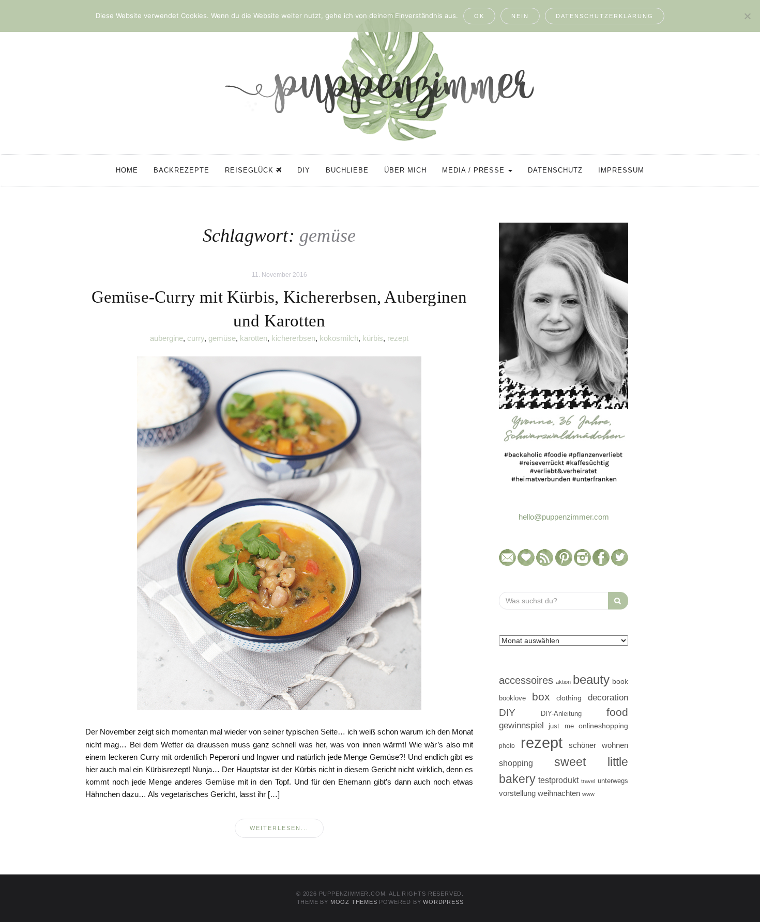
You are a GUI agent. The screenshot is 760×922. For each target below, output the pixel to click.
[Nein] (747, 16)
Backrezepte (181, 170)
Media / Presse (474, 170)
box (541, 696)
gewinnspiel (521, 725)
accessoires (526, 680)
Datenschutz (555, 170)
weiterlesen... (279, 828)
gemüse (222, 338)
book (620, 681)
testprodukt (558, 780)
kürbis (372, 338)
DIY (303, 170)
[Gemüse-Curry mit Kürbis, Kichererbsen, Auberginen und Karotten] (279, 533)
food (617, 712)
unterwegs (613, 781)
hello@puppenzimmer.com (564, 516)
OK (479, 16)
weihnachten (559, 793)
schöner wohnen (598, 745)
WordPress (443, 902)
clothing (569, 698)
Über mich (405, 170)
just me (561, 726)
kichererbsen (293, 338)
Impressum (621, 170)
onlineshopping (603, 726)
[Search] (618, 601)
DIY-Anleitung (561, 713)
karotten (253, 338)
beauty (591, 679)
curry (195, 338)
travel (588, 781)
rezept (397, 338)
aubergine (166, 338)
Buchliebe (347, 170)
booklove (512, 698)
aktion (563, 682)
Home (127, 170)
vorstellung (517, 793)
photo (507, 745)
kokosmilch (339, 338)
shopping (516, 763)
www (588, 794)
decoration (608, 697)
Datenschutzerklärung (604, 16)
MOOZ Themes (353, 902)
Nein (520, 16)
